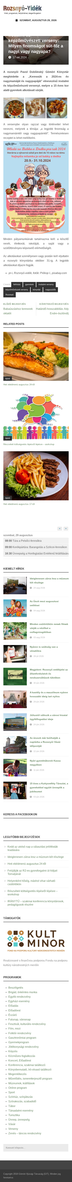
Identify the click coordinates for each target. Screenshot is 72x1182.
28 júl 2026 (38, 656)
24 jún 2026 (38, 724)
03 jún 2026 (38, 797)
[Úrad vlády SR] (36, 940)
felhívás (16, 284)
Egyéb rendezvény (19, 996)
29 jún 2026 (38, 702)
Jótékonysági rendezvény (23, 1046)
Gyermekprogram (18, 1042)
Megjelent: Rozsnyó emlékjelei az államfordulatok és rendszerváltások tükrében (49, 673)
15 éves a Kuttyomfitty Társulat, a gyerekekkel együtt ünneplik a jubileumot (49, 787)
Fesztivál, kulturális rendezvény (27, 1024)
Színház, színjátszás (20, 1096)
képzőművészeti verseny (17, 290)
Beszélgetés (15, 987)
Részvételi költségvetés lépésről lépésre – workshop (28, 444)
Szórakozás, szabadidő (22, 1101)
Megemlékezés (17, 1074)
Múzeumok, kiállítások (21, 1083)
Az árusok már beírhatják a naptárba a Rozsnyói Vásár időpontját (45, 742)
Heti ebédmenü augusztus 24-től (19, 384)
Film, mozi (14, 1028)
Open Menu (65, 9)
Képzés (12, 1051)
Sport (11, 1092)
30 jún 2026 (38, 683)
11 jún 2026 (38, 770)
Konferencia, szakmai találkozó (26, 1065)
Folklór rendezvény (19, 1033)
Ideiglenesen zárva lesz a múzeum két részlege (36, 856)
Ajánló (7, 379)
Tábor (11, 1106)
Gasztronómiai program (22, 1037)
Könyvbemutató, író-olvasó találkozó (29, 1069)
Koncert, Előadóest (19, 1060)
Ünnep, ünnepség (19, 1119)
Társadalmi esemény (20, 1110)
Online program (17, 1087)
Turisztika (14, 1115)
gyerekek (29, 284)
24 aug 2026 (39, 588)
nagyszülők (50, 290)
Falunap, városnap (19, 1019)
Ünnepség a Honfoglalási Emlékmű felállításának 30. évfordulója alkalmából (37, 553)
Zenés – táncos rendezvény (24, 1133)
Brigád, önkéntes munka (22, 992)
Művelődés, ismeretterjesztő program (30, 1078)
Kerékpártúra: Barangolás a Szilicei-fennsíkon (36, 547)
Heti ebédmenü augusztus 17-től (19, 504)
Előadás (13, 1005)
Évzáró (12, 1015)
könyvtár (37, 290)
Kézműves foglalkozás (21, 1056)
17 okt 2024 (20, 57)
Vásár (11, 1124)
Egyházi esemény (19, 1001)
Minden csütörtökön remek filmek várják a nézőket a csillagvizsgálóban (49, 628)
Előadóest (14, 1010)
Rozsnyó (10, 295)
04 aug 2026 (39, 611)
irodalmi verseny (46, 284)
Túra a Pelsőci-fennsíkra (23, 540)
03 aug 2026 (39, 637)
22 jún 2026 (38, 751)
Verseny (13, 1128)
